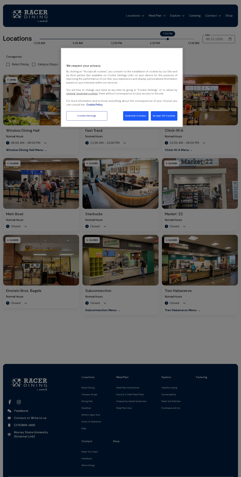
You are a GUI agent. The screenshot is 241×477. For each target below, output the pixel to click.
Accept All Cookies (164, 115)
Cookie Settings (86, 115)
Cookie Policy (94, 104)
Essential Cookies (135, 115)
